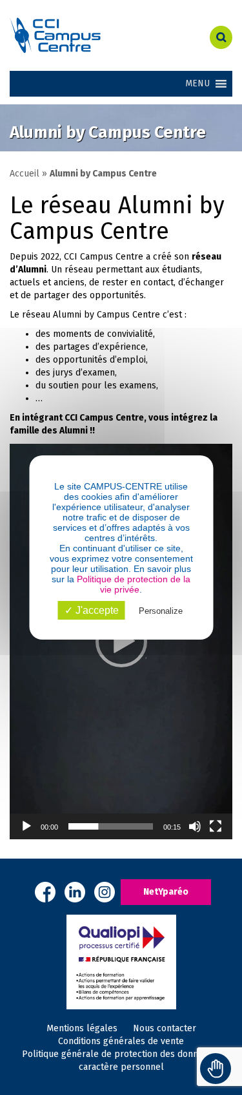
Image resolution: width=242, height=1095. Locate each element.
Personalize (161, 611)
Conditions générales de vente (121, 1041)
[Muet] (194, 826)
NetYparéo (165, 891)
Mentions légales (81, 1028)
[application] (121, 641)
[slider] (110, 826)
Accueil (24, 173)
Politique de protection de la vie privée (133, 584)
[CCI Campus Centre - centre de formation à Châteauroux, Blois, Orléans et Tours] (81, 35)
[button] (121, 641)
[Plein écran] (215, 826)
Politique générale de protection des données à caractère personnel (121, 1060)
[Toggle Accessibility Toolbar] (215, 1068)
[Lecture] (26, 826)
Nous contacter (164, 1028)
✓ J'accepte (92, 610)
